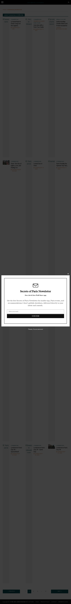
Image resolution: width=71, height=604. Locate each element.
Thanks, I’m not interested (35, 329)
